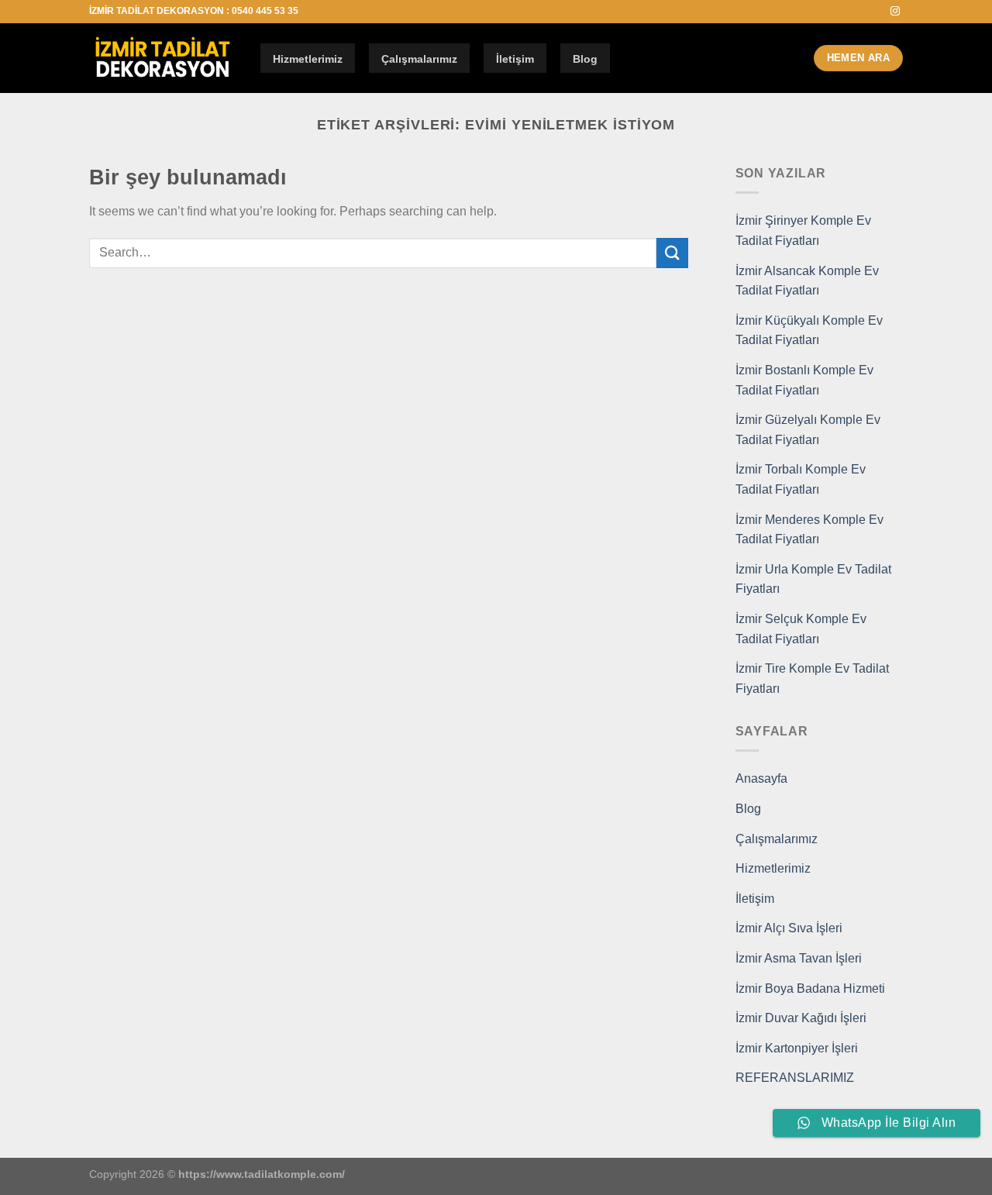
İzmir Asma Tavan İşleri (798, 958)
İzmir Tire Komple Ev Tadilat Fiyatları (812, 678)
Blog (585, 59)
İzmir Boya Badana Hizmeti (810, 988)
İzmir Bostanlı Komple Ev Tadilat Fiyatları (804, 380)
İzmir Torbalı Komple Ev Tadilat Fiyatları (800, 479)
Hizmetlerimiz (308, 59)
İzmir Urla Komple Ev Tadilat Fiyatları (813, 579)
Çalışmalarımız (419, 59)
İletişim (515, 59)
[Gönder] (671, 253)
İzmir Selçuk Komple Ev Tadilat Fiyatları (800, 629)
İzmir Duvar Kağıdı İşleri (800, 1018)
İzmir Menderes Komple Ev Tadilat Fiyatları (809, 529)
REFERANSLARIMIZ (794, 1077)
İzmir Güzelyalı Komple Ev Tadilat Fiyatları (807, 429)
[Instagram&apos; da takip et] (895, 11)
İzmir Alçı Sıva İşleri (788, 928)
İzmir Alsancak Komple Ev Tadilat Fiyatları (807, 281)
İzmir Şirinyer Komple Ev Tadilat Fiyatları (803, 230)
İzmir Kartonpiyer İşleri (796, 1048)
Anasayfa (761, 778)
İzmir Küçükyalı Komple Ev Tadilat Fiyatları (809, 330)
